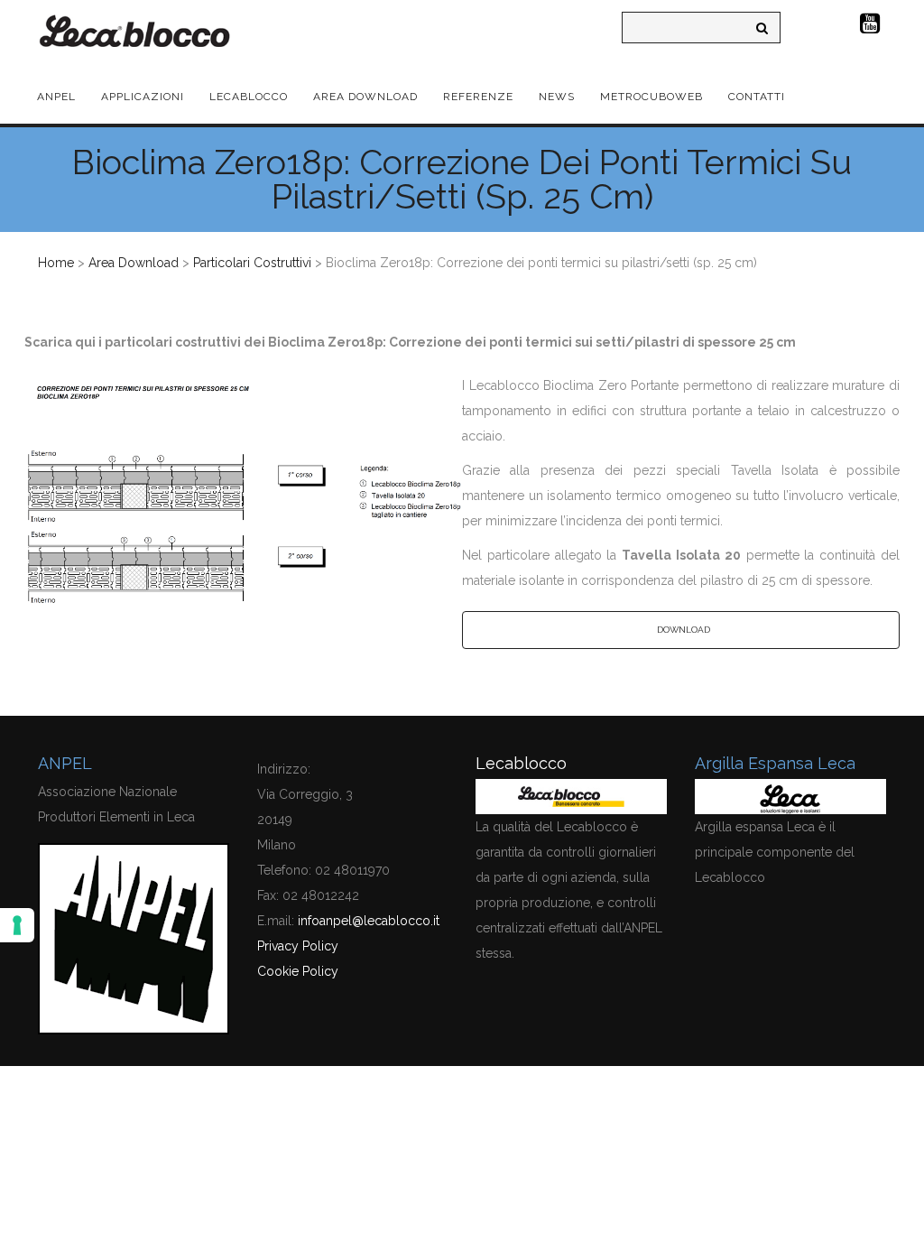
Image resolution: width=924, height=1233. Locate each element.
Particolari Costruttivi (252, 262)
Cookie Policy (297, 971)
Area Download (133, 262)
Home (56, 262)
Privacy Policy (297, 946)
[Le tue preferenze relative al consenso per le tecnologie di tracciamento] (17, 925)
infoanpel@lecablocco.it (368, 920)
